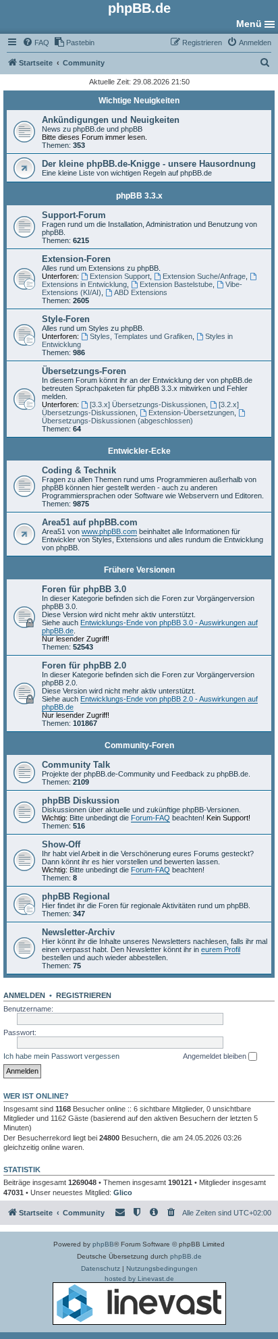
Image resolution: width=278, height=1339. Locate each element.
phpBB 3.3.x (139, 196)
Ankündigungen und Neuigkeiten (110, 120)
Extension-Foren (76, 259)
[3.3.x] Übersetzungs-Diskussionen (148, 404)
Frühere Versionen (139, 570)
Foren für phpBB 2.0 (84, 665)
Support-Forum (74, 215)
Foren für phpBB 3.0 (84, 589)
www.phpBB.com (109, 531)
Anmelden (24, 995)
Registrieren (83, 995)
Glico (122, 1192)
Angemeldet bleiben (215, 1056)
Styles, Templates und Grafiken (141, 336)
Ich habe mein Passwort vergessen (61, 1056)
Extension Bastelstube (176, 284)
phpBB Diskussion (80, 800)
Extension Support (120, 276)
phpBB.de (186, 1256)
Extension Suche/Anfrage (204, 276)
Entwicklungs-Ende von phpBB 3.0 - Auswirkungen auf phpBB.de (150, 627)
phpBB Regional (76, 896)
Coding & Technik (79, 470)
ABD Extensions (140, 292)
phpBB (103, 1244)
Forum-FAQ (150, 818)
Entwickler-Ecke (139, 451)
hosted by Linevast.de (139, 1278)
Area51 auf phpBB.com (90, 522)
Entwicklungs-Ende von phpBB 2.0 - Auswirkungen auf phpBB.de (150, 703)
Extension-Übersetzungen (191, 413)
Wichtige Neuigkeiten (139, 100)
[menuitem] (35, 42)
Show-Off (61, 844)
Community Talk (76, 765)
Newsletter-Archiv (78, 932)
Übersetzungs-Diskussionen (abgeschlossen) (117, 421)
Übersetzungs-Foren (84, 371)
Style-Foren (66, 319)
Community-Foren (139, 745)
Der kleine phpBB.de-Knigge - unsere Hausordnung (149, 164)
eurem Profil (220, 949)
